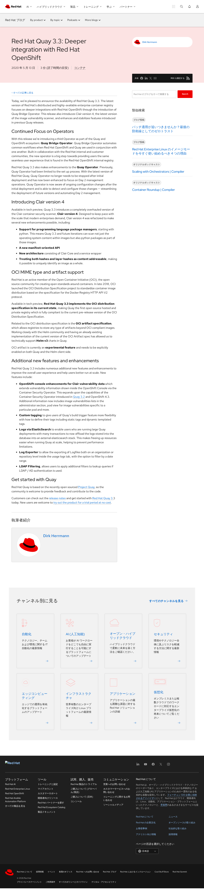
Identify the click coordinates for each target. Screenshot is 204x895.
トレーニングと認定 (48, 784)
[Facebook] (153, 765)
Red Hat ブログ (15, 20)
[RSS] (188, 78)
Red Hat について (144, 816)
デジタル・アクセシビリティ (103, 882)
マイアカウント (45, 788)
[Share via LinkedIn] (146, 78)
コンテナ (80, 68)
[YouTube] (145, 765)
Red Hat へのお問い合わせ (87, 871)
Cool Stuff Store (162, 871)
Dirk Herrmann (149, 42)
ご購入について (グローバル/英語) (84, 790)
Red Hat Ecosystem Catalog (51, 807)
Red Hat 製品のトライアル (84, 784)
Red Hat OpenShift (14, 793)
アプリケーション (122, 694)
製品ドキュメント (47, 811)
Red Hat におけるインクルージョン (135, 871)
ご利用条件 (50, 882)
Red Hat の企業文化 (146, 822)
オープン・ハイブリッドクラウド (122, 636)
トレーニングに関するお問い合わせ (116, 798)
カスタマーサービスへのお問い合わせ (116, 790)
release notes (57, 498)
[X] (161, 765)
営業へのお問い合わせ (114, 784)
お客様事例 (141, 828)
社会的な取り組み (177, 828)
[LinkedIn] (138, 765)
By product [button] (36, 20)
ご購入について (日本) (82, 796)
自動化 (26, 634)
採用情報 (173, 834)
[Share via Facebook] (142, 78)
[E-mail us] (155, 78)
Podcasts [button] (72, 20)
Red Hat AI (10, 784)
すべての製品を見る (15, 806)
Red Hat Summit (180, 871)
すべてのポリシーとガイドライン (73, 882)
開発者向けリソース (48, 798)
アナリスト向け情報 (146, 834)
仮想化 (158, 692)
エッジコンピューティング (34, 696)
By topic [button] (55, 20)
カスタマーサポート (48, 793)
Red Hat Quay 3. (102, 498)
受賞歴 (163, 804)
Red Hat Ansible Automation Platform (15, 800)
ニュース (173, 816)
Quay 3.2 (79, 397)
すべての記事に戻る (23, 92)
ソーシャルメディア (113, 804)
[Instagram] (168, 765)
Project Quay (86, 487)
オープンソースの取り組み (182, 822)
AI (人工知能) (75, 634)
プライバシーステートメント (29, 882)
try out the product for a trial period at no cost (82, 502)
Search (185, 94)
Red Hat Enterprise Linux (17, 788)
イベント (51, 871)
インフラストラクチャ (78, 696)
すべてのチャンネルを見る (166, 601)
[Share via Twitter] (151, 78)
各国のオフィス (65, 871)
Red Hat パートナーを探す (51, 802)
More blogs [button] (91, 20)
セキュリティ (163, 634)
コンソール (76, 801)
